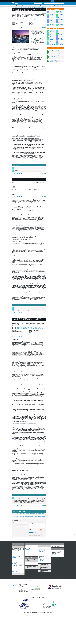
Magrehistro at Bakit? (37, 3)
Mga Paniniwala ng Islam (52, 15)
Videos (23, 5)
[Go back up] (74, 534)
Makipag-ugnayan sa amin (57, 5)
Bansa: (15, 524)
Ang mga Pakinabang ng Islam (60, 12)
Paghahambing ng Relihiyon (61, 20)
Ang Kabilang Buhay (60, 17)
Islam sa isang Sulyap (30, 5)
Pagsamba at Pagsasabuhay (52, 17)
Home (13, 5)
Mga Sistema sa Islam (60, 25)
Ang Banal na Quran (52, 22)
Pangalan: (14, 522)
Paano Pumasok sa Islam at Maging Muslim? (56, 53)
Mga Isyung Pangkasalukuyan (52, 44)
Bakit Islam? (51, 58)
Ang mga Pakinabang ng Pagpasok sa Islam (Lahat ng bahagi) (56, 56)
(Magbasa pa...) (14, 554)
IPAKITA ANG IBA (14, 571)
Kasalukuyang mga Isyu (52, 25)
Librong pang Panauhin (38, 5)
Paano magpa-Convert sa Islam (60, 15)
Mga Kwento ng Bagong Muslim (52, 39)
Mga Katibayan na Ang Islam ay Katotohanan (52, 31)
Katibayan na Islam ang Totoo (25, 19)
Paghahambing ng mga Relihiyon (61, 39)
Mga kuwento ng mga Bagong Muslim (52, 20)
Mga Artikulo (18, 5)
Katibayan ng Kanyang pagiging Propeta (35, 18)
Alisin (63, 554)
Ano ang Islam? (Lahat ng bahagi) (55, 50)
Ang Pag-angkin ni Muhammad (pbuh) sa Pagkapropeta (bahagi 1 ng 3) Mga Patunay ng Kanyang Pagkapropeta (29, 513)
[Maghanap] (57, 3)
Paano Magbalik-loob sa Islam (60, 34)
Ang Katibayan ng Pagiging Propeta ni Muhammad (36, 19)
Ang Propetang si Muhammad (25, 18)
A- (42, 12)
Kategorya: (14, 18)
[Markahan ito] (12, 27)
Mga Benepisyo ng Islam (61, 31)
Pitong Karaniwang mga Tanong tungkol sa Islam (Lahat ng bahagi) (56, 61)
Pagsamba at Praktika (52, 36)
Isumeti (31, 532)
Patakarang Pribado (41, 580)
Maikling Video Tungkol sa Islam (60, 44)
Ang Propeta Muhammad (60, 41)
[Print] (17, 27)
